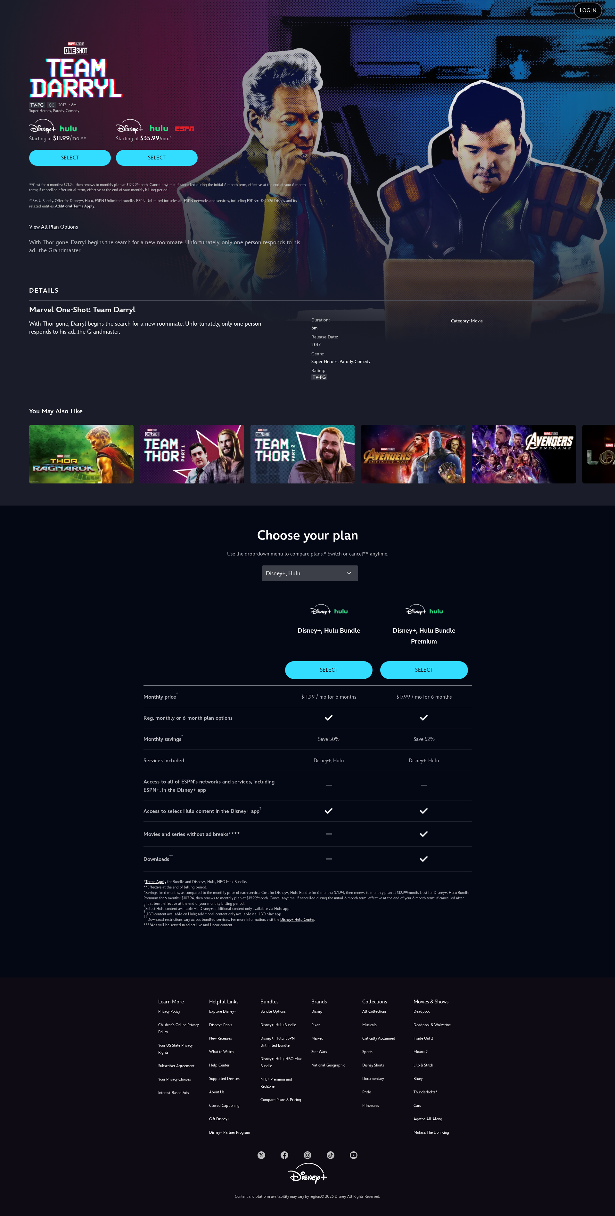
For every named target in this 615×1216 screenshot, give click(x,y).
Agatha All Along (428, 1119)
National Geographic (328, 1065)
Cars (417, 1105)
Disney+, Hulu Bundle (278, 1025)
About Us (217, 1092)
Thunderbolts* (425, 1092)
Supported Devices (224, 1078)
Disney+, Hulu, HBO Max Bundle (281, 1062)
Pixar (315, 1025)
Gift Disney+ (219, 1119)
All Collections (374, 1011)
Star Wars (319, 1052)
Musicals (369, 1025)
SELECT (70, 158)
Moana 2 (421, 1052)
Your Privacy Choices (174, 1079)
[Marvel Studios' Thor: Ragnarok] (81, 454)
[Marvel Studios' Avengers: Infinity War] (413, 454)
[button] (230, 1002)
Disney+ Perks (220, 1025)
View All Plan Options (53, 227)
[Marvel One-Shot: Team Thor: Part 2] (302, 454)
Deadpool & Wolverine (432, 1025)
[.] (261, 1155)
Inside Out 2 (423, 1038)
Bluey (418, 1078)
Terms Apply (155, 882)
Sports (367, 1052)
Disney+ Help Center (297, 919)
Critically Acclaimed (378, 1038)
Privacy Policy (169, 1011)
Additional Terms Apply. (75, 206)
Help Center (219, 1065)
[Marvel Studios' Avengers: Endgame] (524, 454)
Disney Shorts (373, 1065)
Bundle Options (273, 1011)
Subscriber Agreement (176, 1066)
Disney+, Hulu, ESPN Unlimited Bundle (277, 1042)
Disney (316, 1011)
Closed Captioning (224, 1105)
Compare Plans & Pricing (280, 1100)
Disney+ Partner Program (229, 1132)
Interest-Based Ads (173, 1092)
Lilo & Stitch (423, 1065)
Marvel (317, 1038)
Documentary (373, 1078)
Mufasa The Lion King (431, 1132)
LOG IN (588, 10)
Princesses (370, 1105)
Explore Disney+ (222, 1011)
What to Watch (221, 1052)
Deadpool (422, 1011)
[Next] (602, 453)
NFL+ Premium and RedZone (276, 1083)
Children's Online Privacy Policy (178, 1028)
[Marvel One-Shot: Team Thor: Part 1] (192, 454)
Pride (366, 1092)
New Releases (220, 1038)
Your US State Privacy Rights (175, 1049)
